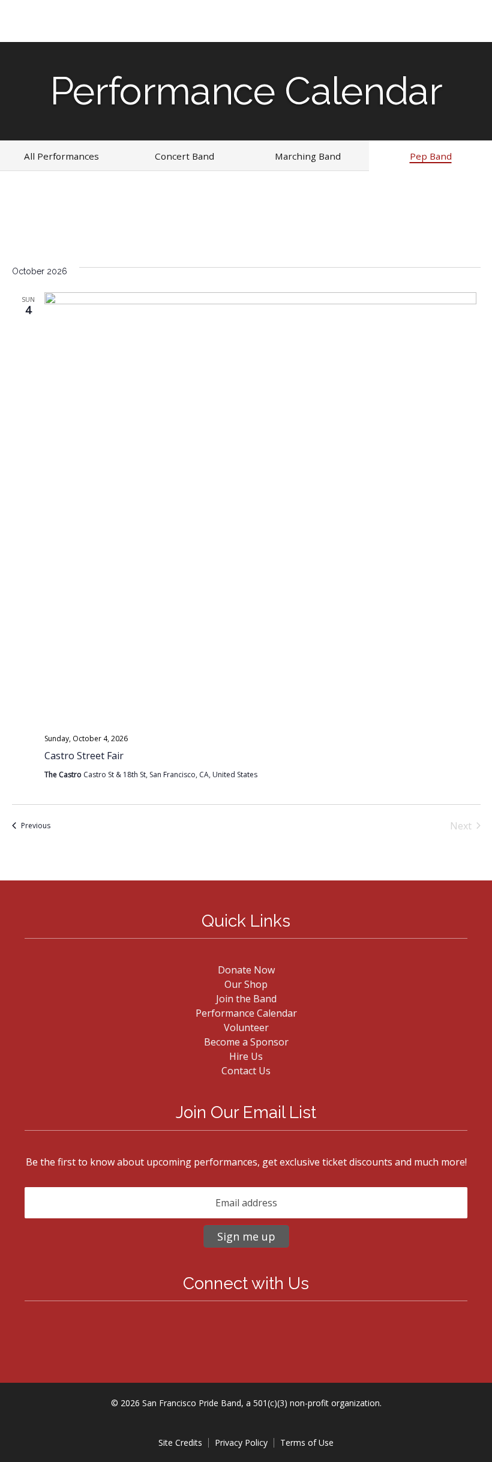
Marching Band (308, 156)
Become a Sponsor (246, 1041)
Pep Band (431, 156)
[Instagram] (246, 1333)
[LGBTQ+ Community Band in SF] (50, 25)
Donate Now (246, 969)
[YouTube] (253, 1333)
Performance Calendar (246, 1013)
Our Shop (246, 984)
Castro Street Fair (84, 755)
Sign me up (246, 1236)
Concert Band (184, 156)
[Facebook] (238, 1333)
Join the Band (246, 998)
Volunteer (246, 1027)
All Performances (61, 156)
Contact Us (246, 1070)
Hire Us (246, 1056)
